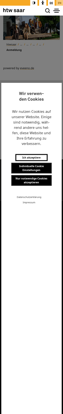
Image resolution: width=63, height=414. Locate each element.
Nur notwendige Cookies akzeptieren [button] (31, 180)
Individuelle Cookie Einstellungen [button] (31, 168)
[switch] (34, 3)
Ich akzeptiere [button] (31, 157)
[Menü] (56, 10)
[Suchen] (47, 10)
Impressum (29, 202)
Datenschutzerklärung (29, 197)
